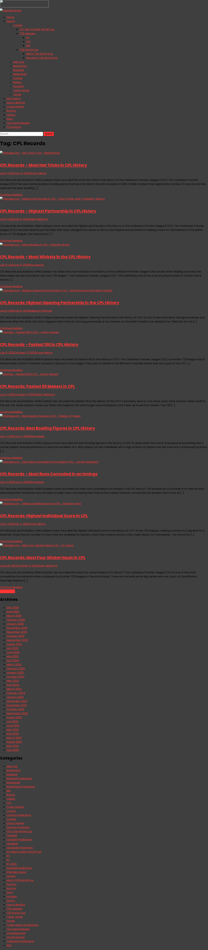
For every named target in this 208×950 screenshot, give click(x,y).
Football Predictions (19, 839)
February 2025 (15, 669)
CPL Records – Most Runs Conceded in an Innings (49, 474)
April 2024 (12, 685)
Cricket (17, 25)
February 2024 (15, 693)
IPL (27, 37)
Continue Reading (11, 195)
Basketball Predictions (20, 787)
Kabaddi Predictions (19, 868)
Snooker (11, 896)
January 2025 (15, 673)
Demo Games (15, 823)
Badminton (20, 66)
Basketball (19, 74)
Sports (10, 21)
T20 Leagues (27, 33)
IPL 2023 (11, 864)
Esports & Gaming (18, 827)
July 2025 (12, 648)
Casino (10, 799)
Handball (12, 843)
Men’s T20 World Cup (39, 54)
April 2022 (12, 750)
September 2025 (17, 640)
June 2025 (13, 652)
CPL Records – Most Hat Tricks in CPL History (43, 165)
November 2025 (16, 632)
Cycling (17, 78)
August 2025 (14, 644)
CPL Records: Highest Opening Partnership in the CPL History (59, 302)
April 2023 (12, 734)
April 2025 (12, 660)
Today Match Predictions (22, 925)
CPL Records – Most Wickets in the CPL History (45, 256)
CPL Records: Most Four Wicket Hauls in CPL (42, 557)
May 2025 (12, 656)
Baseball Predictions (19, 778)
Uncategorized (15, 933)
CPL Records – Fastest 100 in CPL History (39, 344)
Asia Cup (18, 62)
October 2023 (15, 709)
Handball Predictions (19, 848)
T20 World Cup (29, 50)
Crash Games (15, 107)
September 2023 (17, 713)
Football (18, 86)
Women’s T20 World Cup (42, 58)
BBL (28, 46)
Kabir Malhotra (38, 219)
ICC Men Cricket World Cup (37, 29)
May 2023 (12, 730)
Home (10, 17)
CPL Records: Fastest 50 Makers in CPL (37, 386)
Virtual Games (15, 937)
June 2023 (12, 725)
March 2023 (13, 738)
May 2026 (12, 607)
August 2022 (14, 742)
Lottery (11, 115)
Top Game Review (18, 123)
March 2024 (14, 689)
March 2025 (14, 664)
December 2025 (16, 628)
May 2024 (12, 681)
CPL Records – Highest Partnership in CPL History (48, 211)
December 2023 (16, 701)
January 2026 (15, 624)
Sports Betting (15, 103)
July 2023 (12, 721)
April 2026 (12, 612)
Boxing (17, 82)
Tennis (17, 94)
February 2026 (15, 620)
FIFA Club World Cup (19, 831)
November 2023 (16, 705)
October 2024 (15, 677)
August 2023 (14, 717)
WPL (9, 945)
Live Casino (13, 98)
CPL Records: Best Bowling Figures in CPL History (47, 428)
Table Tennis (21, 90)
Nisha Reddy (37, 436)
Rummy (11, 111)
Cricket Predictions (18, 815)
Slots (9, 119)
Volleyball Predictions (20, 941)
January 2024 (15, 697)
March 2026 (14, 616)
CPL (28, 41)
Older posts (7, 591)
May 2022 (12, 746)
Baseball (18, 70)
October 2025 (15, 636)
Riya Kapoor (36, 265)
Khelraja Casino (16, 872)
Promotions (13, 127)
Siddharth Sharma (40, 311)
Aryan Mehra (38, 173)
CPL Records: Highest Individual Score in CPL (44, 515)
